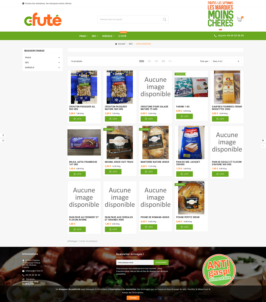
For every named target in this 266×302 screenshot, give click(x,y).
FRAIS (28, 57)
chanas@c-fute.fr (34, 271)
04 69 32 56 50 (33, 275)
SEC (27, 62)
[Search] (164, 19)
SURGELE (29, 67)
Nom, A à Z (226, 61)
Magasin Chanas (34, 50)
